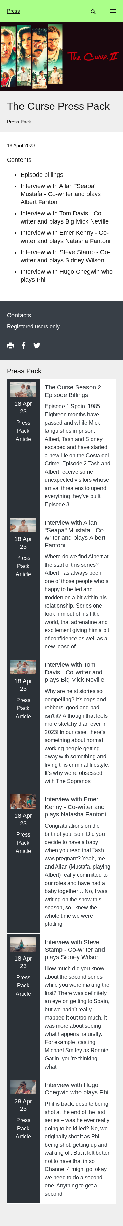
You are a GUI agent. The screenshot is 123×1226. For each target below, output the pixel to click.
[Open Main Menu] (113, 11)
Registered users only (33, 327)
